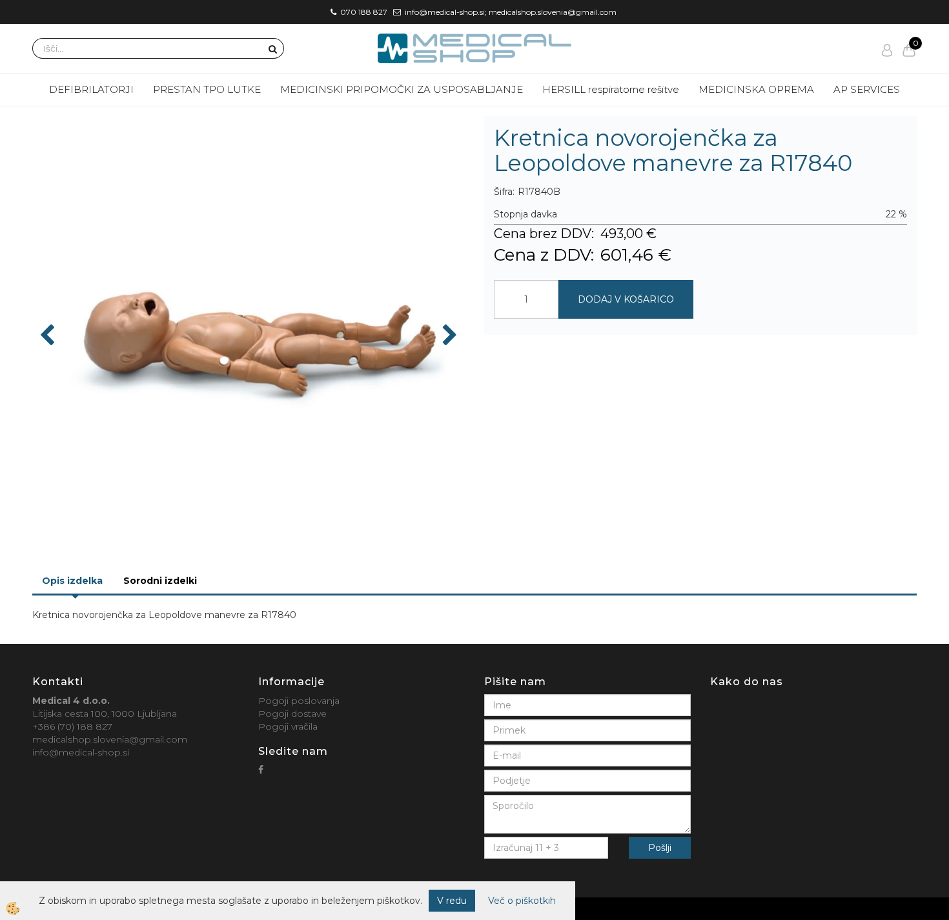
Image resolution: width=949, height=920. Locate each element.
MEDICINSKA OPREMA (756, 89)
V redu (452, 900)
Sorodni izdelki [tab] (160, 580)
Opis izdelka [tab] (72, 580)
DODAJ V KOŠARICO (626, 299)
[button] (448, 336)
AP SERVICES (866, 89)
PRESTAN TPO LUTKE (207, 89)
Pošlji (659, 848)
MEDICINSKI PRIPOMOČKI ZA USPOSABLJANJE (401, 89)
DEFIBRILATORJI (91, 89)
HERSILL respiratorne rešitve (610, 89)
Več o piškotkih (522, 900)
